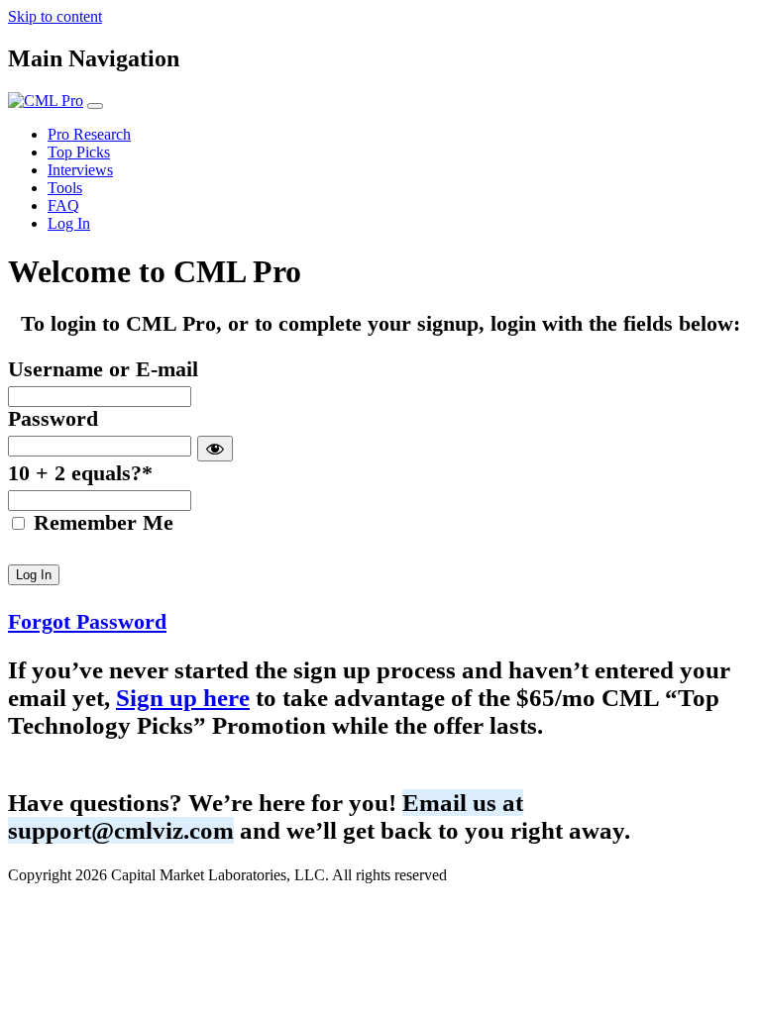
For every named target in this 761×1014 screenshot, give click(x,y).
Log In (69, 223)
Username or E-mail (103, 369)
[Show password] (215, 448)
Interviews (80, 169)
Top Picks (79, 152)
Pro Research (89, 134)
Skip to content (55, 16)
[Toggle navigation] (95, 106)
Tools (65, 187)
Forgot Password (87, 622)
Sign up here (183, 697)
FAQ (63, 205)
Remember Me (100, 523)
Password (53, 419)
